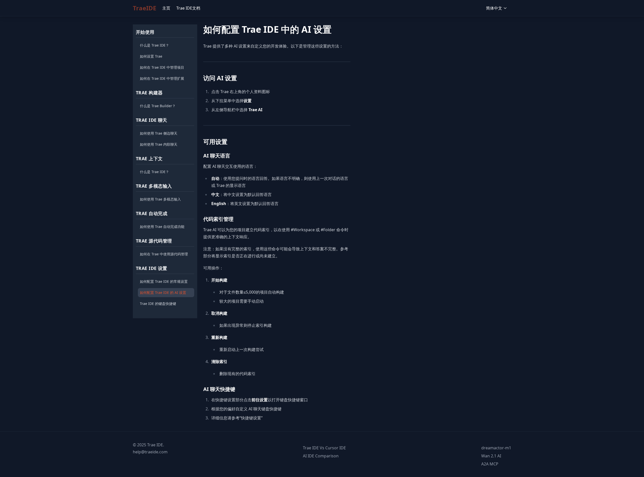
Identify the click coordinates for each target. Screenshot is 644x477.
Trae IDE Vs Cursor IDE (324, 448)
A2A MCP (489, 464)
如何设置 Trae (151, 56)
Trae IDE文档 (188, 8)
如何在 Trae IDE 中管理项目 (162, 67)
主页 (166, 8)
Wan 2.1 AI (491, 456)
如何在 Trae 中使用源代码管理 (164, 254)
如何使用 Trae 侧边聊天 (158, 133)
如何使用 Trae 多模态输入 (160, 199)
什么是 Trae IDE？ (154, 45)
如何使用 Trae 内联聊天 (158, 144)
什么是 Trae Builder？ (158, 105)
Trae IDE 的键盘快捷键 (158, 303)
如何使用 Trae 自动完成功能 (162, 226)
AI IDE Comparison (321, 456)
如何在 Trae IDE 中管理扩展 (162, 78)
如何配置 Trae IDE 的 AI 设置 (163, 292)
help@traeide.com (150, 452)
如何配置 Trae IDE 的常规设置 (164, 281)
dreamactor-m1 (496, 448)
